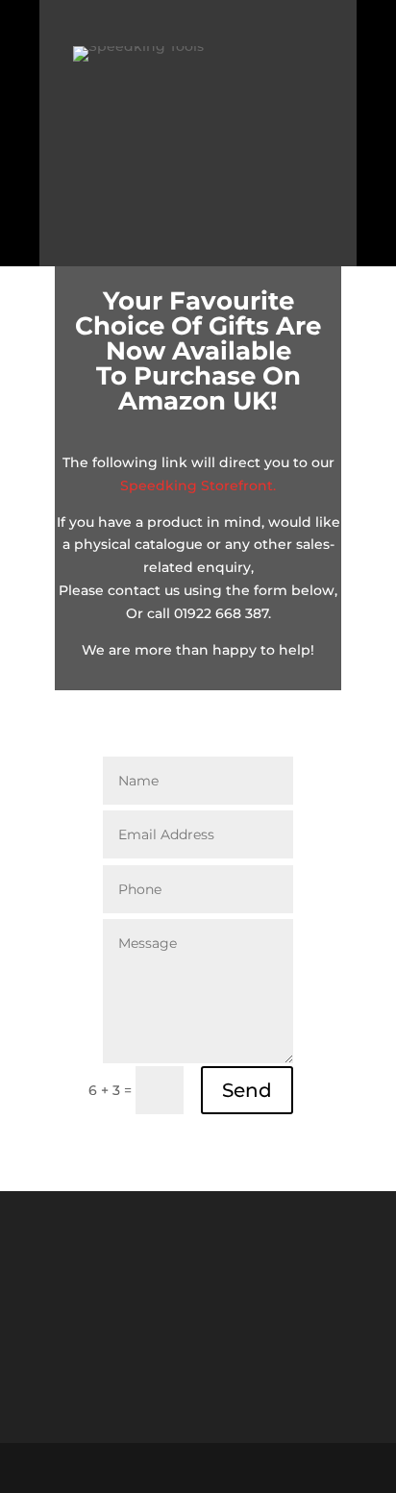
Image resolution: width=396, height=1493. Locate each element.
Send (247, 1090)
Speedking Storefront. (198, 485)
